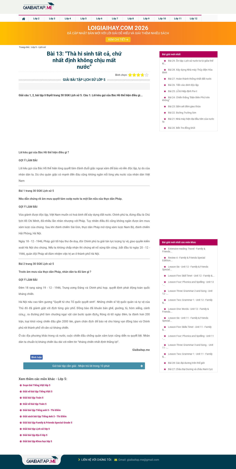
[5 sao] (147, 75)
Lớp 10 (162, 18)
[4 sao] (142, 75)
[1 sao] (130, 75)
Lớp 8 (131, 18)
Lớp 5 (84, 18)
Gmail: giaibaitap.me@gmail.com (138, 459)
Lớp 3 (52, 18)
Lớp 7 (115, 18)
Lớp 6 (99, 18)
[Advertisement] (84, 125)
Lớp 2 (36, 18)
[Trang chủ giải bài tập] (38, 9)
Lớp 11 (178, 18)
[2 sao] (134, 75)
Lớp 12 (193, 18)
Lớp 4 (68, 18)
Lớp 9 (146, 18)
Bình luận (36, 357)
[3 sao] (138, 75)
